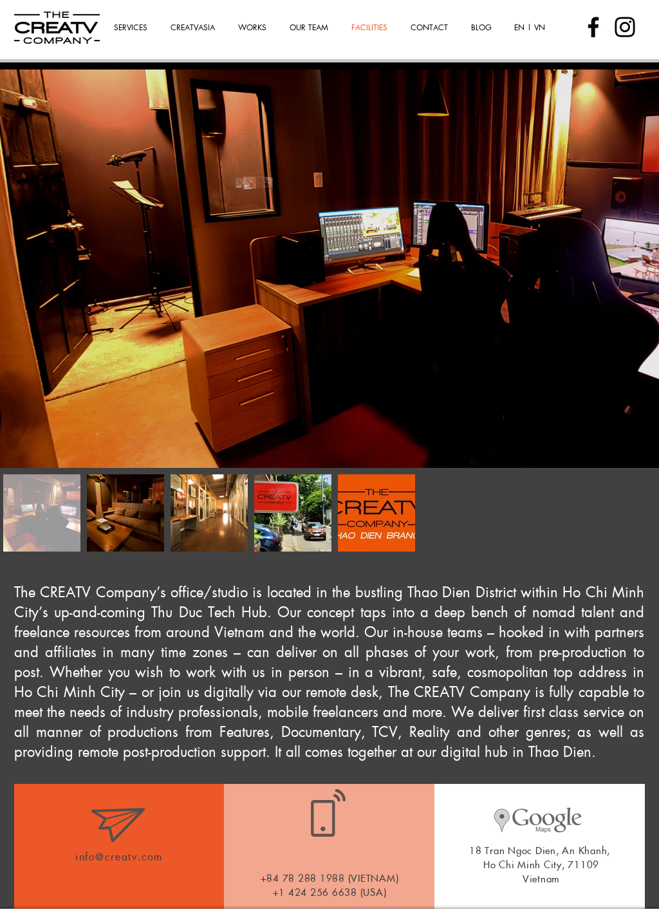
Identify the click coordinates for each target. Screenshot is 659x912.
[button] (254, 27)
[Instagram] (624, 27)
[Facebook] (593, 27)
